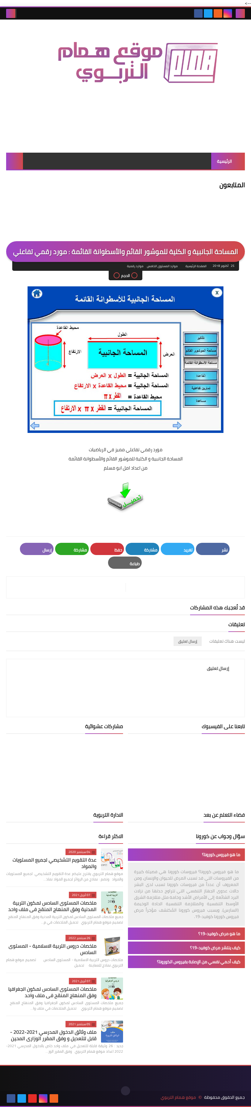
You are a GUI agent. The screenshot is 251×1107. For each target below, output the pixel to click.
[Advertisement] (125, 131)
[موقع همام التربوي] (125, 68)
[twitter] (208, 13)
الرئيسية (224, 161)
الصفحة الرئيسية (196, 266)
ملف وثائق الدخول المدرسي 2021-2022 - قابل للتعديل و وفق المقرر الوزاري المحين (53, 1035)
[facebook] (198, 13)
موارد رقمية (135, 266)
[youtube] (32, 1098)
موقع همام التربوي (178, 1097)
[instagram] (227, 13)
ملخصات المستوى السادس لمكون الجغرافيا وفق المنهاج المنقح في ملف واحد (52, 992)
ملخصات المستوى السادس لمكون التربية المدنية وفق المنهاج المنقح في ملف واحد (52, 906)
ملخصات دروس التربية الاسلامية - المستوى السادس (52, 949)
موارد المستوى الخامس (162, 266)
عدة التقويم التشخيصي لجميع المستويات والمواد (54, 863)
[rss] (218, 13)
